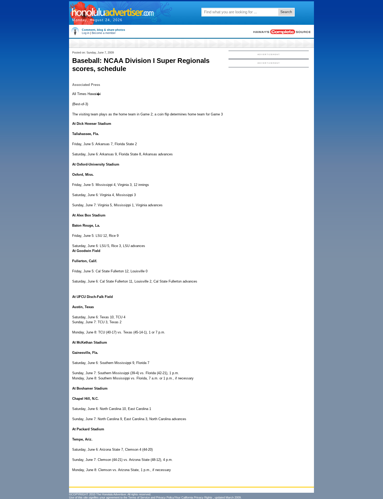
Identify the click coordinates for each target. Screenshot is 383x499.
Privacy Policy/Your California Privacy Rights (184, 497)
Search (286, 12)
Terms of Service (139, 497)
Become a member (104, 32)
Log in (85, 32)
